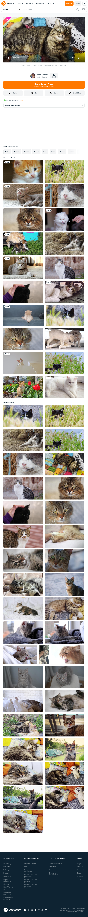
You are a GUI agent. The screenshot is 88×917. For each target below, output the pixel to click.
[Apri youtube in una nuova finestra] (46, 909)
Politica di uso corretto (74, 911)
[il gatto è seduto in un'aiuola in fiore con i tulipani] (23, 386)
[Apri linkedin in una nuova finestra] (32, 909)
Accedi (78, 3)
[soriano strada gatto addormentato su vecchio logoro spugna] (64, 608)
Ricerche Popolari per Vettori (30, 875)
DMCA (26, 866)
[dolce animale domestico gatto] (23, 724)
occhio (16, 151)
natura (62, 151)
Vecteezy (6, 866)
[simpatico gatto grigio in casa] (23, 195)
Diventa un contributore (53, 873)
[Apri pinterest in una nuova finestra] (35, 909)
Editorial (39, 3)
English (78, 863)
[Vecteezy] (3, 3)
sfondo (26, 151)
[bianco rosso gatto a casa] (23, 362)
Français (79, 875)
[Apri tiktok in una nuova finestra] (39, 909)
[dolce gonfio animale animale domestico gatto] (23, 748)
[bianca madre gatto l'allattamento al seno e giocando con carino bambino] (64, 338)
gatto (7, 151)
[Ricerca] (77, 9)
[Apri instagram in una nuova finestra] (28, 909)
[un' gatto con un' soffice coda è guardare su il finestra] (67, 654)
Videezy (6, 869)
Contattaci (52, 866)
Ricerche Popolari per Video (30, 885)
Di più (50, 3)
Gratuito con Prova (44, 85)
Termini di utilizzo (62, 909)
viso (45, 151)
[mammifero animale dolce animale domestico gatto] (64, 170)
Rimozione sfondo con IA (8, 893)
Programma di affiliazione (29, 870)
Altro (77, 878)
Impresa (6, 872)
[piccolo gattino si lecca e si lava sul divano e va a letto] (23, 314)
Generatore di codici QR (8, 898)
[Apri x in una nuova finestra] (42, 909)
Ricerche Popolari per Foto (30, 880)
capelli (36, 151)
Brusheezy (7, 863)
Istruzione (7, 875)
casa (53, 151)
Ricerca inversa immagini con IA (8, 886)
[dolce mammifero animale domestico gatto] (23, 219)
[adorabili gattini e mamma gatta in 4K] (23, 243)
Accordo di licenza (30, 863)
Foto (19, 3)
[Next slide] (79, 151)
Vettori (9, 3)
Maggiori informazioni (12, 104)
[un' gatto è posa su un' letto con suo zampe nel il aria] (64, 700)
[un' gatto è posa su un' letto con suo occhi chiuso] (23, 559)
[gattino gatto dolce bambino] (23, 170)
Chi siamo (52, 869)
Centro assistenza (55, 863)
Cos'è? (22, 100)
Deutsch (78, 872)
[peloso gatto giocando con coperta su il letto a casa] (23, 700)
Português (79, 869)
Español (78, 866)
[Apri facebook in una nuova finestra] (25, 909)
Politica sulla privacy (76, 909)
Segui (54, 77)
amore (71, 151)
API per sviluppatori (7, 879)
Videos (28, 3)
